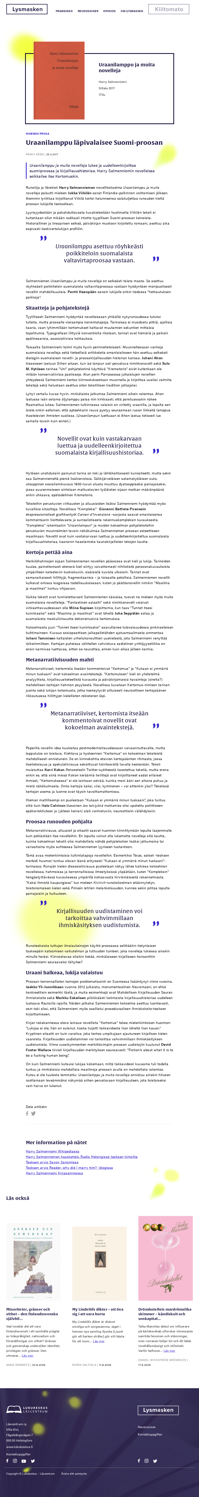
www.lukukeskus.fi (19, 1446)
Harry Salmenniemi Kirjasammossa (54, 1172)
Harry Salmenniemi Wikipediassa (52, 1151)
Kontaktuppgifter (18, 1454)
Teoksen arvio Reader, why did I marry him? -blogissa (69, 1167)
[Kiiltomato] (168, 13)
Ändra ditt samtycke (74, 1473)
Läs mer (28, 1355)
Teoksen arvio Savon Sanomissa (52, 1162)
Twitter (33, 1113)
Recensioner (88, 11)
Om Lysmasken (132, 11)
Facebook (28, 1113)
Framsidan (64, 11)
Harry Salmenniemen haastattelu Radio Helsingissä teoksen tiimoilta (82, 1156)
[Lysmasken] (27, 13)
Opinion (109, 11)
